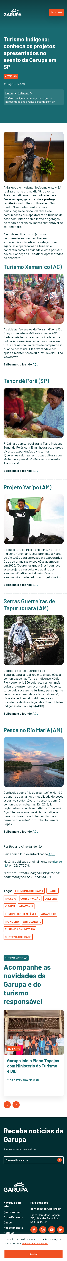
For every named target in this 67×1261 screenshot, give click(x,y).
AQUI (36, 364)
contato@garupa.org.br (45, 1208)
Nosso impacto (13, 1227)
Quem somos (12, 1212)
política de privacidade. (35, 1243)
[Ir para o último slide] (7, 1104)
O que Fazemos (13, 1217)
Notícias (23, 93)
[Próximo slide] (16, 1104)
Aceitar (33, 1253)
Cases (8, 1222)
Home (9, 93)
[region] (33, 1247)
